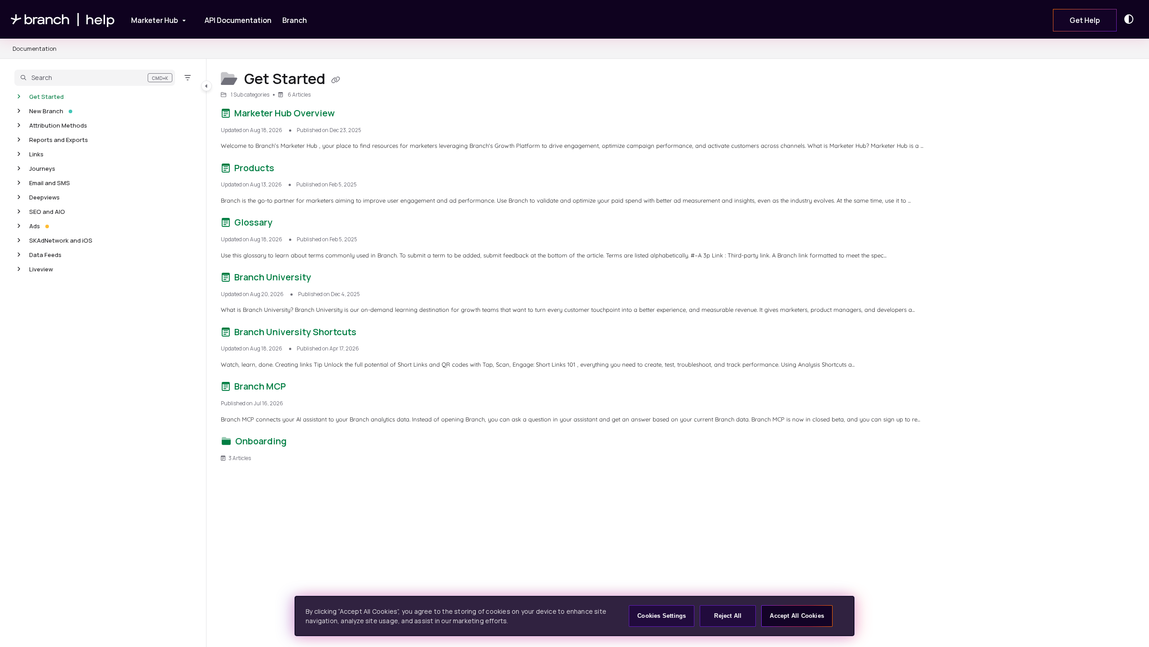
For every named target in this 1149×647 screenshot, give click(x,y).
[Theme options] (1131, 19)
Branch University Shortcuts (295, 332)
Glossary (253, 222)
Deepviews (44, 197)
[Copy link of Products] (290, 169)
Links (36, 154)
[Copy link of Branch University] (327, 279)
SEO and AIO (47, 212)
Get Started (46, 97)
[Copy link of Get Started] (336, 80)
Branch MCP (260, 386)
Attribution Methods (58, 125)
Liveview (41, 269)
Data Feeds (45, 255)
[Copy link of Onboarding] (303, 443)
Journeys (42, 168)
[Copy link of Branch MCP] (302, 388)
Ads (34, 226)
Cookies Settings (661, 615)
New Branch (46, 111)
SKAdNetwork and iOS (60, 240)
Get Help (1085, 20)
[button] (94, 78)
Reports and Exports (58, 140)
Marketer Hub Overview (284, 113)
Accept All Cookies (797, 615)
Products (254, 168)
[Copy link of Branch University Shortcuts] (372, 333)
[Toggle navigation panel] (206, 85)
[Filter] (187, 77)
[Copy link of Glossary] (288, 224)
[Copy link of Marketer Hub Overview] (351, 115)
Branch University (272, 277)
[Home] (63, 19)
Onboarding (261, 441)
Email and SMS (49, 183)
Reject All (727, 615)
